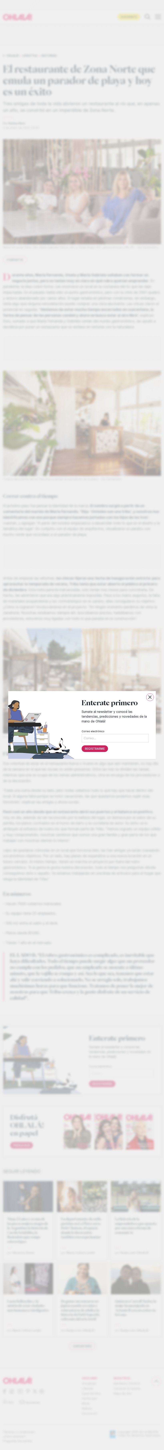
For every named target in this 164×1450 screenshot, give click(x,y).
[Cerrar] (150, 697)
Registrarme (95, 748)
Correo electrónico (93, 731)
